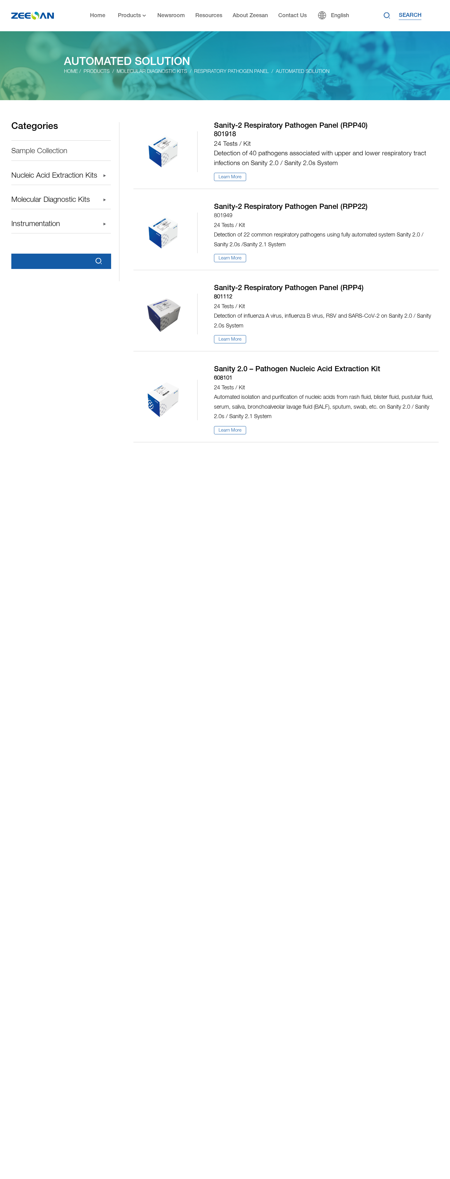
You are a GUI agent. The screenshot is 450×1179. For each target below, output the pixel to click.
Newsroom (171, 15)
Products (129, 15)
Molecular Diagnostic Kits (152, 72)
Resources (208, 15)
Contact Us (292, 15)
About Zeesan (250, 15)
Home (97, 15)
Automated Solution (302, 72)
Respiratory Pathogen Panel (231, 72)
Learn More (230, 177)
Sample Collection (39, 151)
